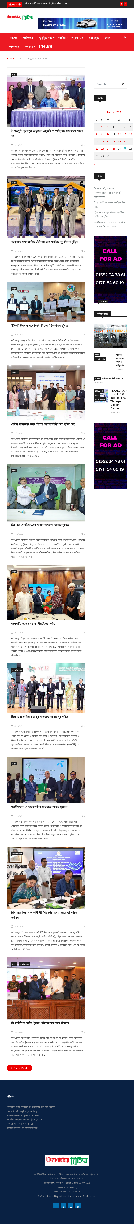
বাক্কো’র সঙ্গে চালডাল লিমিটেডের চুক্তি (33, 623)
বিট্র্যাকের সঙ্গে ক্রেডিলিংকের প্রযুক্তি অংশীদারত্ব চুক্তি (109, 214)
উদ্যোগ (14, 74)
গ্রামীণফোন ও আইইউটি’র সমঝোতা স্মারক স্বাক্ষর (39, 807)
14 (130, 134)
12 (119, 134)
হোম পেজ (13, 38)
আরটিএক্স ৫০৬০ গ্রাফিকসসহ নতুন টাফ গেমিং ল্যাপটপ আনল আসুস (109, 224)
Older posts (21, 1068)
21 (130, 141)
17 (108, 141)
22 (97, 148)
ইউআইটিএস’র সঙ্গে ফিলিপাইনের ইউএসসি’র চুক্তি (39, 325)
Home (10, 58)
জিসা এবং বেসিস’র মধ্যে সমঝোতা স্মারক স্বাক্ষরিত (39, 717)
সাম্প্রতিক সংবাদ (17, 670)
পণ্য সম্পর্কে (77, 38)
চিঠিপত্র (97, 378)
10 (108, 134)
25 (113, 148)
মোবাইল (62, 38)
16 (102, 141)
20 (125, 141)
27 (125, 148)
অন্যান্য (29, 46)
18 (113, 141)
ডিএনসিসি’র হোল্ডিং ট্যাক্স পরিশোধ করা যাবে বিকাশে (40, 1023)
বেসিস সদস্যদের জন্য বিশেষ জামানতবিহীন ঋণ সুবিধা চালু (43, 424)
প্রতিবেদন (28, 38)
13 (125, 134)
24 (108, 148)
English (45, 46)
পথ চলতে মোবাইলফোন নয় (112, 378)
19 (119, 141)
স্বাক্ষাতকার (14, 46)
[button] (121, 4)
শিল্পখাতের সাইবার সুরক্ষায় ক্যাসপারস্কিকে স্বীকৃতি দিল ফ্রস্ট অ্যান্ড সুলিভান (108, 192)
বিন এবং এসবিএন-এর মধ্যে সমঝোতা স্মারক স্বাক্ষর (40, 525)
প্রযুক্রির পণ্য (45, 38)
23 (102, 148)
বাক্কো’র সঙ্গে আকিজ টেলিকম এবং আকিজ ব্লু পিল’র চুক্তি (44, 242)
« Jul (96, 164)
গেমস (107, 38)
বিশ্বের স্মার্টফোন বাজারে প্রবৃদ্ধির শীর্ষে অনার (109, 204)
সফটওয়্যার (94, 38)
